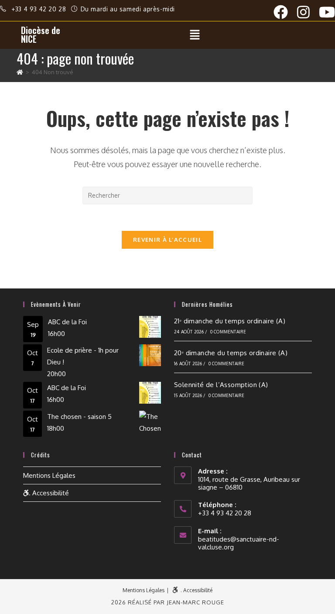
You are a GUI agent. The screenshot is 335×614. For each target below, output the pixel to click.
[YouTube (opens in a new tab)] (327, 12)
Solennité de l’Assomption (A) (221, 385)
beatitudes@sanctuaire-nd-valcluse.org (238, 543)
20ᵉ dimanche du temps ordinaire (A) (230, 353)
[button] (194, 35)
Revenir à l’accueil (167, 239)
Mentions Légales (49, 475)
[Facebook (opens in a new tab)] (285, 12)
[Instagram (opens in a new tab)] (308, 12)
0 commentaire (228, 331)
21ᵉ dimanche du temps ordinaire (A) (229, 321)
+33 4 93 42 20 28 (39, 9)
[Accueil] (20, 72)
